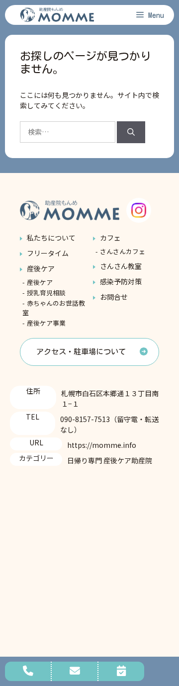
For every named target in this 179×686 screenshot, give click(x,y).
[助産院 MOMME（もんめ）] (57, 15)
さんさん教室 (121, 266)
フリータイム (48, 253)
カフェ (110, 238)
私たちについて (51, 238)
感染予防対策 (121, 281)
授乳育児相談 (46, 292)
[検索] (131, 132)
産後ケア (41, 268)
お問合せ (114, 297)
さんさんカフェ (122, 251)
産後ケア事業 (46, 323)
